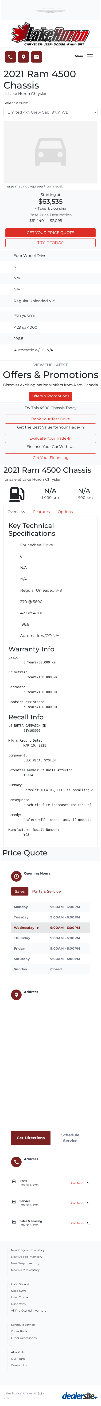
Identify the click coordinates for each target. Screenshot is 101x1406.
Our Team (18, 1358)
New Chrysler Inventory (28, 1250)
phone (10, 57)
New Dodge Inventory (27, 1256)
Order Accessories (24, 1338)
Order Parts (19, 1331)
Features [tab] (41, 512)
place (23, 57)
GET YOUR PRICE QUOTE (50, 232)
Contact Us (19, 1365)
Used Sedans (20, 1284)
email (36, 57)
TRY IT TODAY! (50, 242)
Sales (20, 891)
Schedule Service (70, 1138)
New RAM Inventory (25, 1270)
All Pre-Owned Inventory (28, 1310)
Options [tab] (65, 512)
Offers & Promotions (50, 396)
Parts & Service (46, 891)
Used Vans (18, 1304)
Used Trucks (19, 1297)
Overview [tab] (16, 512)
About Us (17, 1352)
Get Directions (31, 1138)
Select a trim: (16, 103)
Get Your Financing (51, 457)
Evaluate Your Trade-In (50, 438)
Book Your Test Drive (50, 419)
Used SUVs (18, 1290)
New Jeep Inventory (25, 1263)
